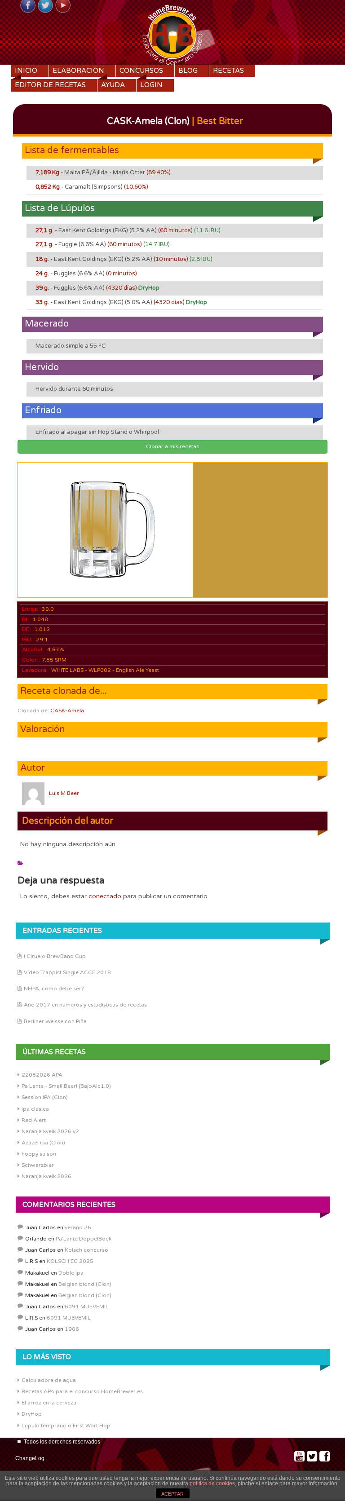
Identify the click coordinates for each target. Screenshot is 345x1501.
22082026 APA (42, 1075)
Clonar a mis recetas (172, 446)
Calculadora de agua (49, 1380)
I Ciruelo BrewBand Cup (55, 956)
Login (151, 85)
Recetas (228, 70)
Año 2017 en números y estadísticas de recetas (85, 1005)
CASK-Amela (67, 710)
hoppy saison (39, 1154)
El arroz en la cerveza (49, 1402)
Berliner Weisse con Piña (55, 1021)
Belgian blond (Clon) (84, 1284)
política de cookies (212, 1483)
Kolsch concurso (86, 1250)
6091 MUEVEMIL (87, 1306)
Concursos (141, 70)
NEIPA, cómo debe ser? (54, 988)
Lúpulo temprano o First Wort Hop (66, 1425)
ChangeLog (29, 1458)
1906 (72, 1329)
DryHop (32, 1414)
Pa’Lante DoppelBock (83, 1239)
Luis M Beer (64, 793)
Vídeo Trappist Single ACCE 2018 (67, 972)
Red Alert (34, 1120)
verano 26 (78, 1227)
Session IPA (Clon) (45, 1097)
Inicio (26, 70)
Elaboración (78, 70)
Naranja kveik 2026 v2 (50, 1131)
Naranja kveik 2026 (46, 1176)
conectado (104, 896)
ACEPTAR (172, 1494)
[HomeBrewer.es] (172, 33)
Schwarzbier (38, 1165)
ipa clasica (35, 1109)
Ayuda (113, 85)
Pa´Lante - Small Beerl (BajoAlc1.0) (66, 1086)
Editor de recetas (50, 85)
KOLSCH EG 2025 (70, 1261)
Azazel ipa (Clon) (43, 1142)
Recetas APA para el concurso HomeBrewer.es (82, 1391)
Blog (188, 70)
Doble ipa (71, 1273)
